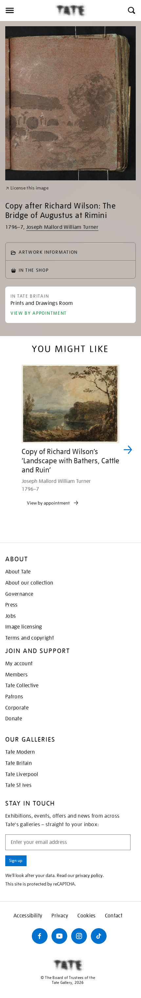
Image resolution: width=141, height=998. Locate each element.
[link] (27, 188)
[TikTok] (99, 936)
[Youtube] (59, 936)
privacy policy (89, 875)
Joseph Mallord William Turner (62, 227)
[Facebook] (40, 936)
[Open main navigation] (28, 10)
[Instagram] (79, 936)
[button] (131, 10)
